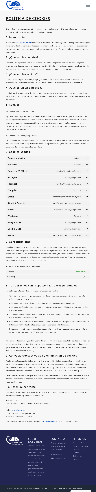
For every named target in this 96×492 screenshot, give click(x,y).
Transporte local (78, 449)
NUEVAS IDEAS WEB (41, 488)
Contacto (76, 459)
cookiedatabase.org (50, 421)
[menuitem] (53, 488)
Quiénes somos (78, 456)
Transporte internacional (81, 446)
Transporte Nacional (80, 443)
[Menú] (87, 5)
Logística (76, 453)
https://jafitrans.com (24, 42)
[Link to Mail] (88, 488)
